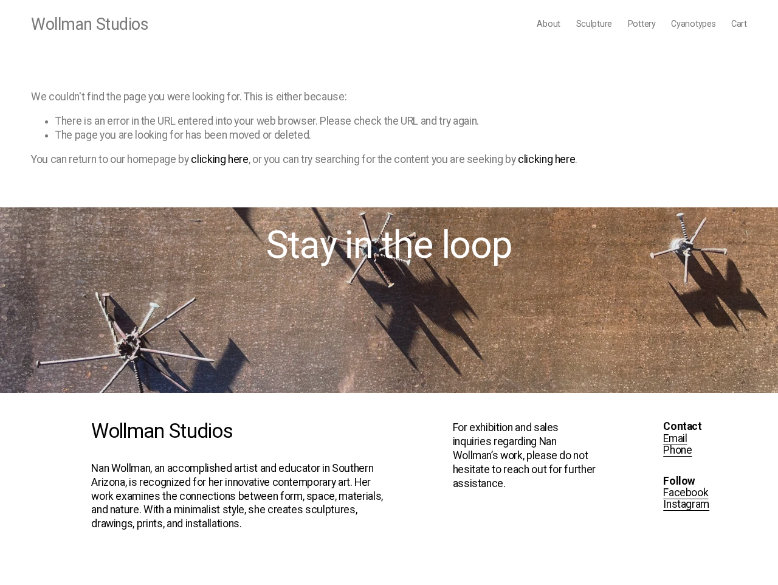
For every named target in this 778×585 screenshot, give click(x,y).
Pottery (642, 24)
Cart (739, 24)
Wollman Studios (89, 24)
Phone (677, 450)
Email (675, 439)
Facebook (685, 493)
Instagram (686, 504)
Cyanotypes (693, 24)
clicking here (219, 159)
